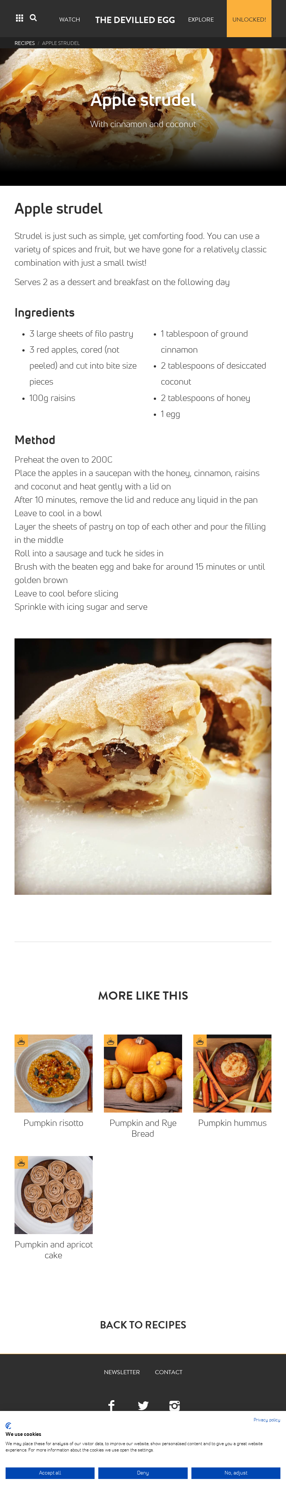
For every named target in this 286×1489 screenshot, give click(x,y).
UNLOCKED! (249, 20)
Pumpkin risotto (53, 1123)
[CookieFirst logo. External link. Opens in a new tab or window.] (8, 1425)
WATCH (69, 20)
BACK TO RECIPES (143, 1326)
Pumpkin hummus (232, 1123)
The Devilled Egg (135, 21)
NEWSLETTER (122, 1373)
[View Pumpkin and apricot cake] (54, 1195)
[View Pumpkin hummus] (232, 1074)
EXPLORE (201, 20)
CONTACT (168, 1373)
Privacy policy (267, 1420)
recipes (25, 43)
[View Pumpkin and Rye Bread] (143, 1074)
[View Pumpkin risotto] (54, 1074)
